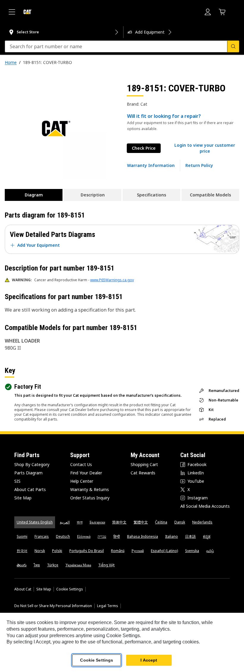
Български (97, 522)
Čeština (161, 522)
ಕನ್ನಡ (206, 536)
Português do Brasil (86, 550)
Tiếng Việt (106, 565)
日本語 (190, 536)
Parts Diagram (28, 473)
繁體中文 (141, 522)
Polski (57, 550)
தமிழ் (210, 550)
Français (42, 536)
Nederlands (202, 522)
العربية (65, 522)
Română (117, 550)
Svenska (192, 550)
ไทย (37, 565)
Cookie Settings (69, 589)
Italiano (171, 536)
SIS (17, 481)
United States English (35, 522)
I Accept (148, 660)
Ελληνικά (83, 536)
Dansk (179, 522)
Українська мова (78, 565)
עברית (102, 536)
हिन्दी (116, 536)
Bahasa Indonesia (142, 536)
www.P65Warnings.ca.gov (112, 279)
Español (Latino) (164, 550)
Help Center (81, 481)
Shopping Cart (144, 464)
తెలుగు (21, 565)
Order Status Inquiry (90, 498)
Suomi (22, 536)
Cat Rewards (143, 473)
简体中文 (119, 522)
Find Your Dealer (86, 473)
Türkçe (52, 565)
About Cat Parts (30, 489)
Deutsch (63, 536)
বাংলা (79, 522)
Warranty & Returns (89, 489)
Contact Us (81, 464)
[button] (204, 148)
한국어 (22, 550)
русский (138, 550)
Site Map (23, 498)
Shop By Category (31, 464)
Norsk (40, 550)
